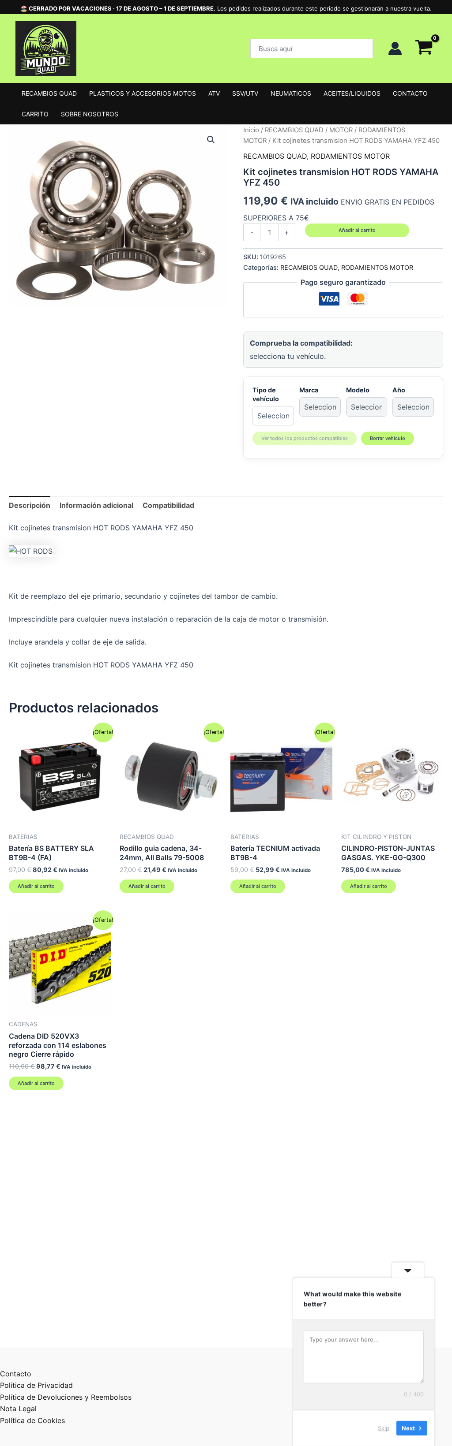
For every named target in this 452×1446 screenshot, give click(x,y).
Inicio (251, 130)
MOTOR (341, 130)
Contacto (15, 1373)
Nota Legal (18, 1408)
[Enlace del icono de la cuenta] (395, 48)
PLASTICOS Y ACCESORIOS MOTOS (142, 93)
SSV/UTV (245, 93)
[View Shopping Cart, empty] (424, 48)
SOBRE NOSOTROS (89, 114)
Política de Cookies (32, 1420)
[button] (311, 48)
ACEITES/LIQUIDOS (352, 93)
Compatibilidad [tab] (168, 505)
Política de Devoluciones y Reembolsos (66, 1397)
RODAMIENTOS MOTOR (350, 156)
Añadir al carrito (357, 230)
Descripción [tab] (29, 505)
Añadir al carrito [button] (36, 886)
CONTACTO (410, 93)
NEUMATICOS (291, 93)
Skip (383, 1427)
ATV (214, 93)
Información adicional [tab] (96, 505)
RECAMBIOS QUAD (49, 93)
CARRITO (35, 114)
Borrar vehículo (387, 438)
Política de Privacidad (36, 1385)
